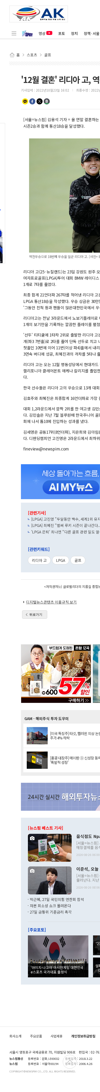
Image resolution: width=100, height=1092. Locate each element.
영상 (42, 33)
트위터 (40, 101)
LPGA (60, 560)
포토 (61, 33)
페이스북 (32, 101)
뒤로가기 (35, 614)
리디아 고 (39, 560)
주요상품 (36, 1036)
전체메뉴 (14, 33)
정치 (74, 33)
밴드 (47, 101)
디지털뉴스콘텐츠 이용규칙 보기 (51, 602)
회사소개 (15, 1036)
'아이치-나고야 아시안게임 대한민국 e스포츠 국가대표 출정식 (57, 969)
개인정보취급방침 (83, 1036)
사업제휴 (56, 1036)
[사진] (50, 847)
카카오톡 (25, 101)
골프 (77, 560)
